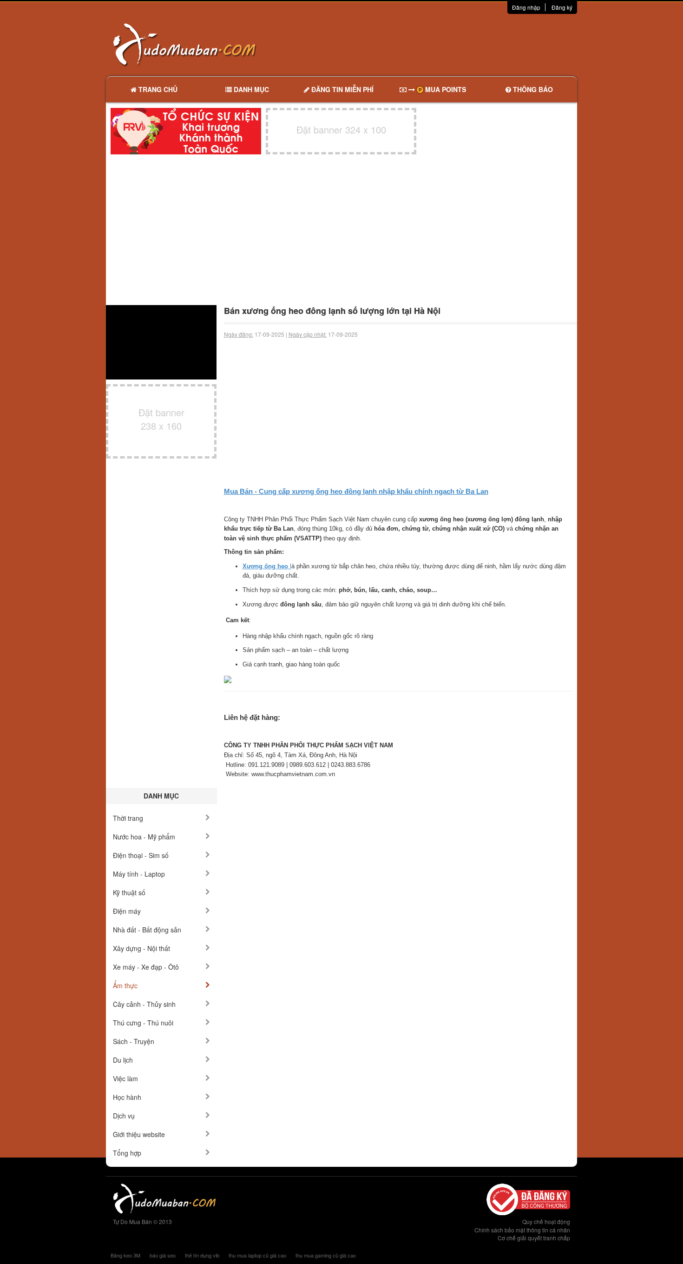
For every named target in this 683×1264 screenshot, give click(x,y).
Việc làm (125, 1078)
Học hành (127, 1097)
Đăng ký (562, 7)
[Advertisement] (439, 44)
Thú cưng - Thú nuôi (143, 1022)
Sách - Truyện (133, 1041)
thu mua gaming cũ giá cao (326, 1255)
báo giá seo (163, 1255)
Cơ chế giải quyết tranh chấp (534, 1238)
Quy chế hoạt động (546, 1221)
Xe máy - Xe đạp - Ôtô (146, 966)
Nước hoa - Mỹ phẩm (144, 836)
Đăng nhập (526, 7)
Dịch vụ (124, 1115)
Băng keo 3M (125, 1255)
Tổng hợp (127, 1153)
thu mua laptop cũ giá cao (257, 1255)
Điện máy (127, 911)
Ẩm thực (125, 985)
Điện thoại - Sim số (141, 855)
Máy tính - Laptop (139, 873)
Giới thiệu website (139, 1134)
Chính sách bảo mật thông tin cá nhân (522, 1230)
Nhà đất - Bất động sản (147, 929)
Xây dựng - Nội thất (141, 948)
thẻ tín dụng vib (202, 1255)
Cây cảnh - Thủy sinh (144, 1004)
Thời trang (128, 818)
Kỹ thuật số (129, 892)
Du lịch (123, 1059)
